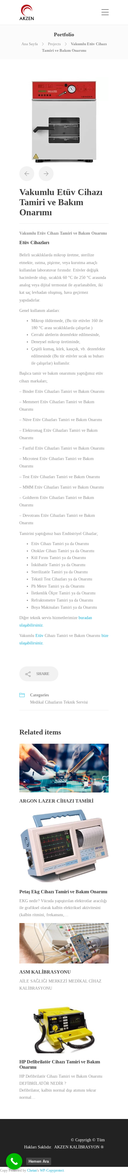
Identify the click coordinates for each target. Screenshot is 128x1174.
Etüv (39, 635)
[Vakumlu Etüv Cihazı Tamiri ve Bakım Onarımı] (64, 121)
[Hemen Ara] (14, 1161)
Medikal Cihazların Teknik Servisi (59, 702)
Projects (54, 44)
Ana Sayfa (29, 44)
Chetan (32, 1170)
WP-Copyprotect (52, 1170)
